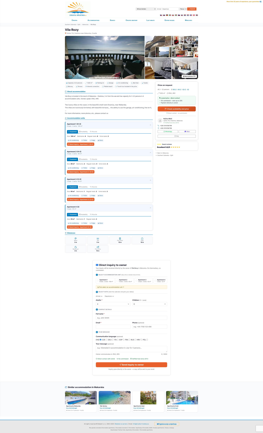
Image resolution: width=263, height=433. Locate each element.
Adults (99, 300)
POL (144, 340)
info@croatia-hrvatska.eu (141, 424)
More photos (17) (190, 76)
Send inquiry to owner (133, 365)
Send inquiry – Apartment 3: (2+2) (81, 199)
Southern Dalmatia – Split (72, 24)
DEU (110, 340)
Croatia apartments (158, 427)
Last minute (150, 20)
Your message (105, 344)
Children (139, 300)
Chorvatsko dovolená (121, 427)
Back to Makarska (163, 153)
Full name (100, 314)
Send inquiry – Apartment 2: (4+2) (81, 172)
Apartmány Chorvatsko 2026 (144, 427)
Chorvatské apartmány (146, 430)
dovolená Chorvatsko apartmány (105, 427)
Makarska (85, 24)
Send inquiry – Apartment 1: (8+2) (81, 144)
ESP (121, 340)
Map (177, 136)
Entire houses (169, 20)
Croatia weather (131, 20)
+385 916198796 (166, 125)
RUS (133, 340)
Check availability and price (178, 109)
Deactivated (114, 430)
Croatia (74, 20)
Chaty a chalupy (169, 427)
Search (192, 9)
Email (98, 323)
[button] (176, 146)
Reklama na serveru (121, 424)
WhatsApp (168, 131)
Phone (138, 323)
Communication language (109, 336)
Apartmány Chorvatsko (132, 430)
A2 (188, 89)
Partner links (121, 430)
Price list (94, 131)
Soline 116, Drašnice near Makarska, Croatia (82, 33)
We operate (92, 427)
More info (188, 20)
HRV (139, 340)
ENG (98, 340)
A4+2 (179, 89)
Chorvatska (132, 427)
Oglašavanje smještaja (167, 424)
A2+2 (184, 89)
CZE (104, 340)
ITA (115, 340)
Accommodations (93, 20)
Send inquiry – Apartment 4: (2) (81, 227)
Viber (188, 131)
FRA (127, 340)
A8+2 (174, 89)
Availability (84, 131)
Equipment (73, 131)
